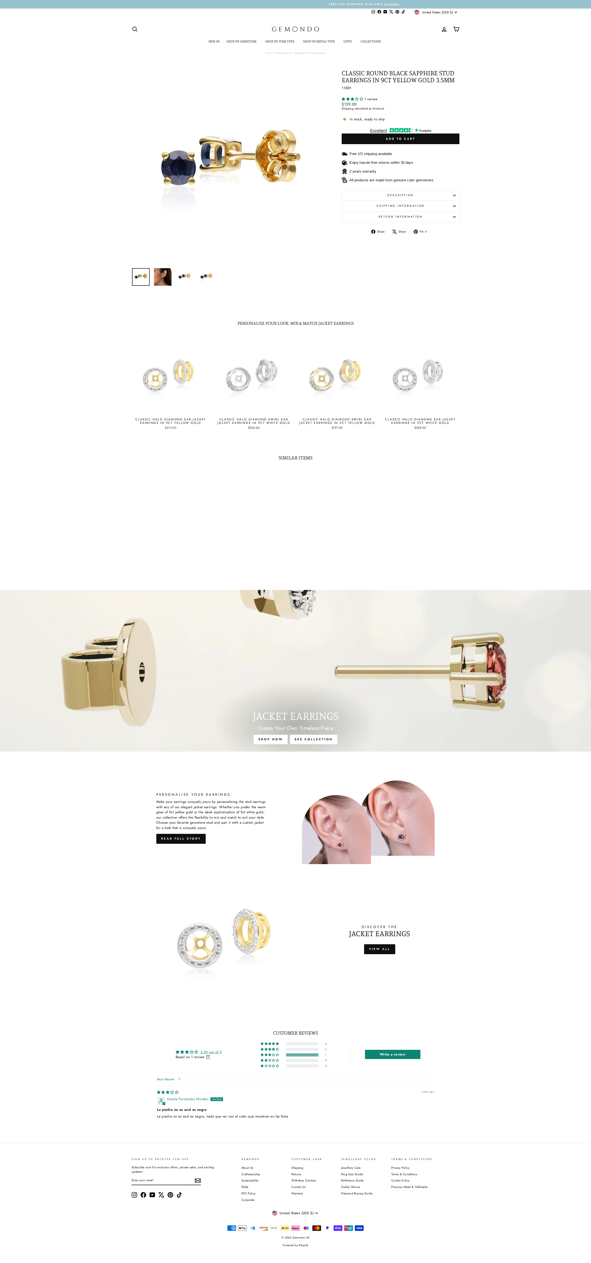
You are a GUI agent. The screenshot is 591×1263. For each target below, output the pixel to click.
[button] (353, 99)
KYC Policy (248, 1193)
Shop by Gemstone (241, 41)
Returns (296, 1174)
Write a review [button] (392, 1054)
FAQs (244, 1187)
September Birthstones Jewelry (310, 53)
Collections (371, 41)
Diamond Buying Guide (357, 1193)
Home (269, 53)
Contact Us (298, 1187)
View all (379, 949)
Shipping (347, 108)
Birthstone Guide (352, 1180)
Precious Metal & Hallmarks (409, 1187)
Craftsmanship (250, 1174)
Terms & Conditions (404, 1174)
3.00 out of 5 (210, 1052)
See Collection (314, 739)
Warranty (297, 1193)
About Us (247, 1168)
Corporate (248, 1200)
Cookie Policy (400, 1180)
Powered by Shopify (295, 1245)
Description (400, 195)
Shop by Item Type (280, 41)
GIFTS (348, 41)
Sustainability (250, 1180)
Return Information (401, 217)
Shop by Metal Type (319, 41)
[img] (167, 1092)
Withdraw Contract (303, 1180)
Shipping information (401, 206)
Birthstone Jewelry (283, 53)
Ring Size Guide (352, 1174)
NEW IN (214, 41)
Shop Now (270, 739)
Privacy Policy (400, 1168)
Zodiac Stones (350, 1187)
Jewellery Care (351, 1168)
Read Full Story (181, 838)
